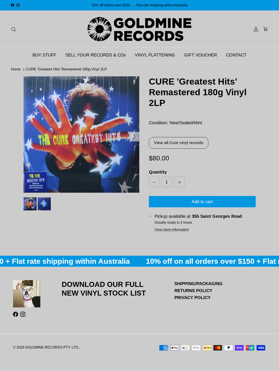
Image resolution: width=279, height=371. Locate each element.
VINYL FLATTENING (155, 55)
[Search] (13, 29)
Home (15, 69)
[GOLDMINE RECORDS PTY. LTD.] (139, 29)
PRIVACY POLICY (192, 297)
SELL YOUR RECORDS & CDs (95, 55)
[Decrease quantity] (154, 182)
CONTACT (236, 55)
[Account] (255, 29)
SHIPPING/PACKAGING (198, 283)
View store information (172, 229)
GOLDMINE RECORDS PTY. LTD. (52, 347)
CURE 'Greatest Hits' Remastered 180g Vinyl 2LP (66, 69)
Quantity (158, 172)
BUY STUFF (44, 55)
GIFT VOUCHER (200, 55)
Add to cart (202, 201)
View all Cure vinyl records (178, 142)
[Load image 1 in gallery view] (81, 134)
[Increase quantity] (179, 182)
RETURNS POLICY (193, 290)
